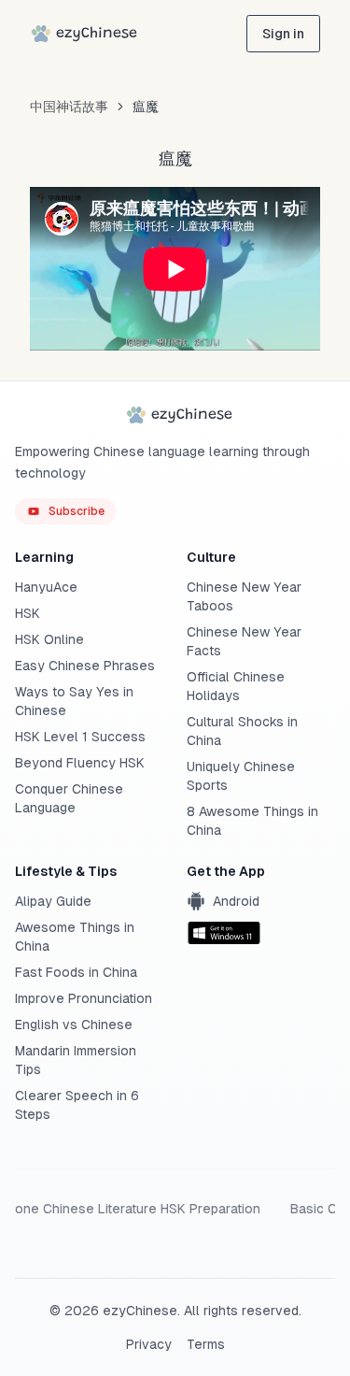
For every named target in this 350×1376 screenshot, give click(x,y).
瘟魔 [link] (146, 106)
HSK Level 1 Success (80, 736)
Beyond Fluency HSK (80, 762)
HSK (27, 613)
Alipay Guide (53, 901)
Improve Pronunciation (83, 998)
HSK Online (49, 639)
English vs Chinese (74, 1024)
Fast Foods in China (76, 972)
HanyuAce (46, 587)
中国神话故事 (69, 106)
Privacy (149, 1344)
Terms (206, 1344)
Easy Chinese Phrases (85, 665)
